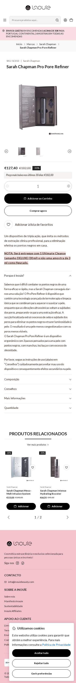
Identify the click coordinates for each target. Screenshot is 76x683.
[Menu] (4, 20)
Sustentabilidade (13, 606)
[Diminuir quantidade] (7, 186)
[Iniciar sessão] (65, 20)
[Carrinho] (71, 20)
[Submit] (57, 20)
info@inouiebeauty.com (21, 581)
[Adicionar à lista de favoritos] (32, 467)
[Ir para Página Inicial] (38, 8)
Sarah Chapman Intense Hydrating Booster (53, 492)
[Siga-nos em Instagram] (17, 563)
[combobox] (35, 20)
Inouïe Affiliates (12, 611)
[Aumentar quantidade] (69, 186)
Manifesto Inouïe (13, 601)
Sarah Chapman (47, 44)
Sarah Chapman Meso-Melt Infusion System (18, 492)
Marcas (31, 44)
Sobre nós (9, 596)
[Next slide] (69, 151)
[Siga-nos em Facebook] (23, 563)
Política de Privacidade (56, 644)
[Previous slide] (7, 151)
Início (19, 44)
